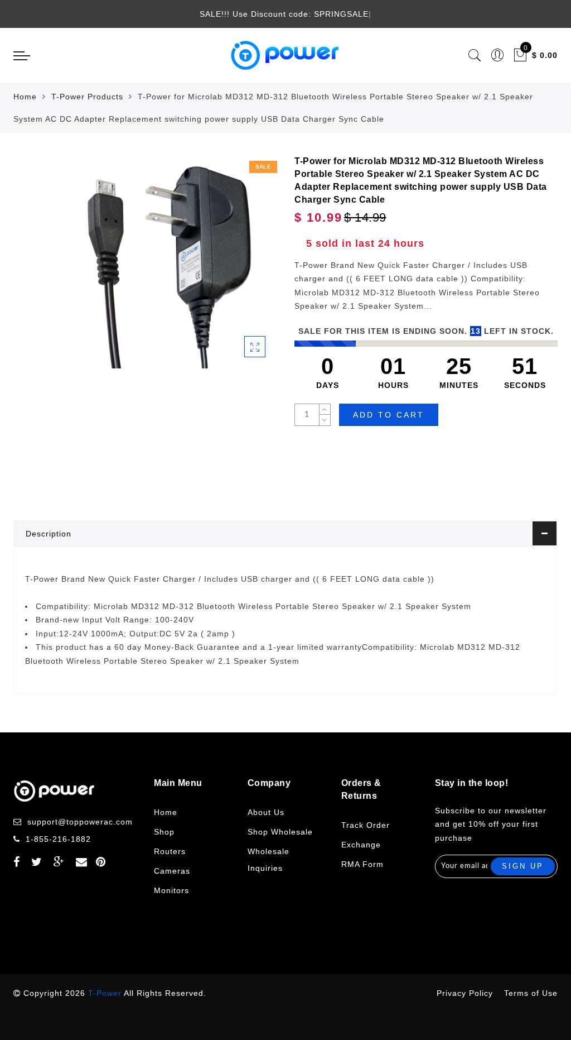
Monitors (171, 890)
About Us (266, 812)
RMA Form (362, 864)
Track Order (365, 825)
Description (48, 533)
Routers (170, 851)
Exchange (361, 844)
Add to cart (388, 414)
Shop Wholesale (280, 831)
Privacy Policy (465, 993)
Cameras (172, 870)
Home (25, 96)
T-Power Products (87, 96)
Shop (164, 831)
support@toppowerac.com (80, 821)
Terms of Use (531, 993)
